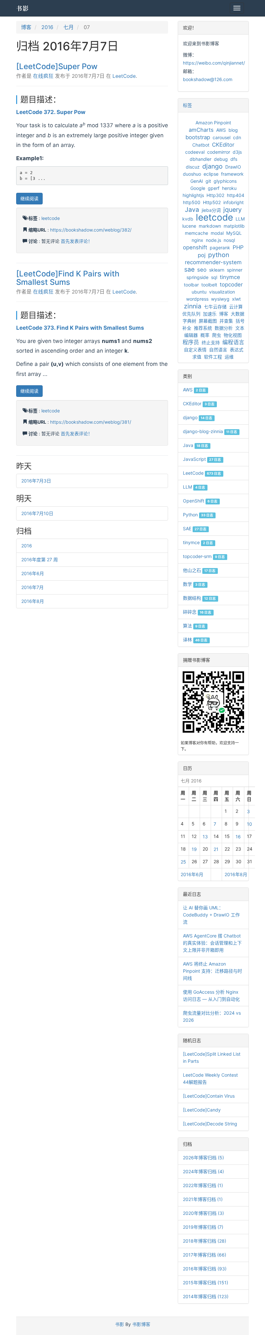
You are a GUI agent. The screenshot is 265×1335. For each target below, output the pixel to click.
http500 (191, 202)
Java (192, 209)
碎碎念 (197, 612)
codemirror (218, 152)
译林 (195, 639)
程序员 (191, 342)
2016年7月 (32, 587)
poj (202, 255)
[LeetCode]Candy (202, 1109)
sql (214, 277)
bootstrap (198, 137)
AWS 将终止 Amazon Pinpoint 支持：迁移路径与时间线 (212, 971)
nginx (197, 240)
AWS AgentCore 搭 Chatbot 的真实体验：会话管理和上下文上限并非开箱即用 (212, 943)
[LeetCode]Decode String (210, 1123)
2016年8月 (32, 601)
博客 (26, 27)
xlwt (236, 299)
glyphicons (225, 181)
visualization (222, 292)
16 (238, 836)
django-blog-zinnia (210, 431)
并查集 (226, 321)
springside (197, 277)
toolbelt (209, 284)
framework (232, 174)
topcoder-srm (204, 556)
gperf (213, 188)
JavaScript (202, 459)
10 (249, 824)
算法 (194, 625)
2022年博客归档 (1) (203, 1185)
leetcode (50, 218)
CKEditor (223, 144)
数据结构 (199, 598)
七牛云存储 (215, 306)
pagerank (220, 247)
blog (233, 130)
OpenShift (200, 500)
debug (221, 159)
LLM (240, 219)
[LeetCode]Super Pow (57, 66)
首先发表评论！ (76, 241)
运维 (229, 356)
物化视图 (233, 335)
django (212, 166)
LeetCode (124, 76)
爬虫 (216, 335)
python (218, 255)
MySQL (234, 233)
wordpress (197, 299)
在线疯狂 (43, 76)
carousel (221, 137)
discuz (193, 167)
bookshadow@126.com (207, 79)
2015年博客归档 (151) (205, 1282)
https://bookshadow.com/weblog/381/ (90, 422)
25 (183, 861)
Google (197, 188)
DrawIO (233, 167)
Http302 (215, 195)
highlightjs (193, 195)
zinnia (192, 306)
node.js (213, 240)
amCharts (201, 130)
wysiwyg (220, 299)
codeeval (195, 152)
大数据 (237, 313)
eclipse (211, 174)
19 (194, 849)
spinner (234, 270)
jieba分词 (211, 210)
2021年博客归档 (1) (203, 1199)
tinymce (230, 277)
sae (189, 269)
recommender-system (213, 262)
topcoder (231, 284)
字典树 (189, 321)
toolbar (191, 284)
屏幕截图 (208, 321)
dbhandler (200, 159)
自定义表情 (195, 349)
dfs (233, 159)
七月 (68, 27)
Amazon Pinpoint (213, 122)
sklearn (216, 270)
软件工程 (213, 356)
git (208, 181)
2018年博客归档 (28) (204, 1241)
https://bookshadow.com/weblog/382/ (91, 230)
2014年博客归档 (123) (205, 1296)
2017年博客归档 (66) (204, 1254)
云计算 (236, 306)
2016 (47, 27)
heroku (229, 188)
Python (198, 514)
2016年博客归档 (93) (205, 1268)
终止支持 (211, 342)
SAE (195, 528)
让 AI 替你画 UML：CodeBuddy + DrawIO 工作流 (211, 915)
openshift (195, 247)
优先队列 (191, 313)
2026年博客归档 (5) (203, 1157)
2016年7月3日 (36, 480)
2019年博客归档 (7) (203, 1227)
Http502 (212, 202)
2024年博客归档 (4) (203, 1171)
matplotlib (234, 226)
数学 (194, 584)
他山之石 (199, 570)
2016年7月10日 (37, 513)
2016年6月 (32, 573)
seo (202, 269)
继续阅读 (29, 198)
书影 (22, 8)
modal (217, 233)
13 (205, 836)
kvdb (187, 219)
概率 (204, 335)
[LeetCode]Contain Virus (209, 1096)
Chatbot (200, 145)
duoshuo (192, 174)
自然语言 (218, 349)
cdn (237, 137)
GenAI (196, 181)
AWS (221, 130)
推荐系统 (203, 328)
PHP (238, 247)
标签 (187, 105)
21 (216, 849)
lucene (189, 226)
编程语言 (233, 342)
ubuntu (199, 292)
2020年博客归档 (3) (203, 1213)
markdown (210, 226)
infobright (233, 202)
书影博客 (141, 1324)
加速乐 (210, 313)
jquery (232, 209)
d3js (237, 152)
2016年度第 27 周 (39, 559)
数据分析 (224, 328)
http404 (235, 195)
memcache (196, 233)
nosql (229, 240)
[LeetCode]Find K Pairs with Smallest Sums (67, 278)
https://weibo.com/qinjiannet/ (214, 63)
